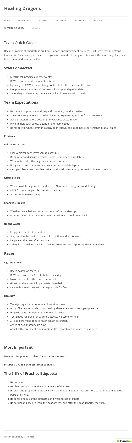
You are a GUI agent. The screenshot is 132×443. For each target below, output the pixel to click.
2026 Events (60, 20)
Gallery (36, 27)
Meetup (43, 20)
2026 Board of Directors (88, 20)
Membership (24, 20)
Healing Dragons (22, 8)
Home (7, 20)
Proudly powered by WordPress (19, 436)
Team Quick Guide (14, 27)
